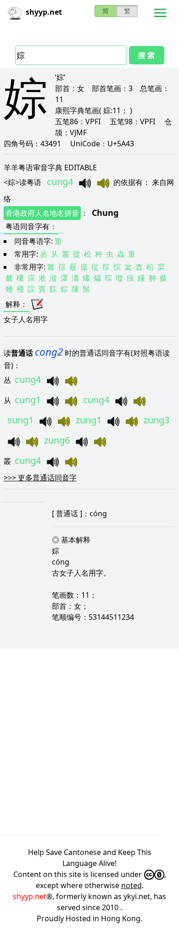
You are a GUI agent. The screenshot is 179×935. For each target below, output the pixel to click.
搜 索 (146, 55)
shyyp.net (29, 896)
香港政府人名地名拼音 (42, 213)
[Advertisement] (89, 741)
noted (131, 885)
